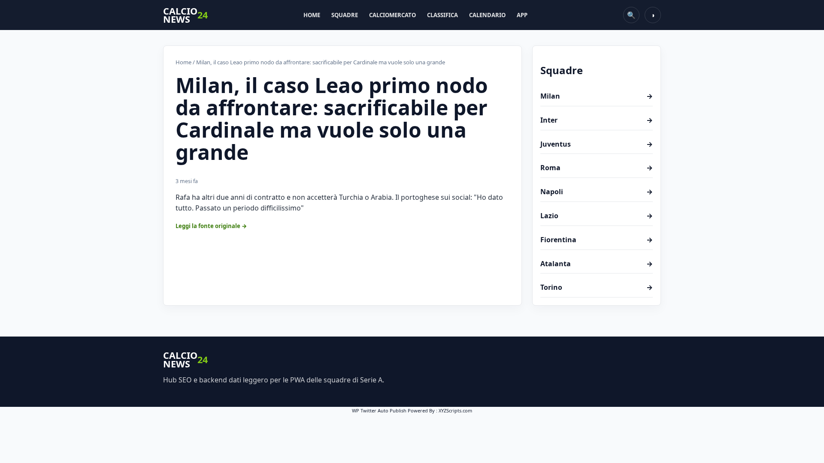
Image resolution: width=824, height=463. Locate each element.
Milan (596, 96)
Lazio (596, 215)
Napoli (596, 191)
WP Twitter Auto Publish (379, 410)
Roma (596, 167)
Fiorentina (596, 239)
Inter (596, 120)
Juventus (596, 144)
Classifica (442, 15)
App (522, 15)
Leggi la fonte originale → (211, 226)
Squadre (344, 15)
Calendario (487, 15)
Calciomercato (392, 15)
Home (311, 15)
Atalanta (596, 263)
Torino (596, 287)
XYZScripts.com (455, 410)
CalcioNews (185, 15)
